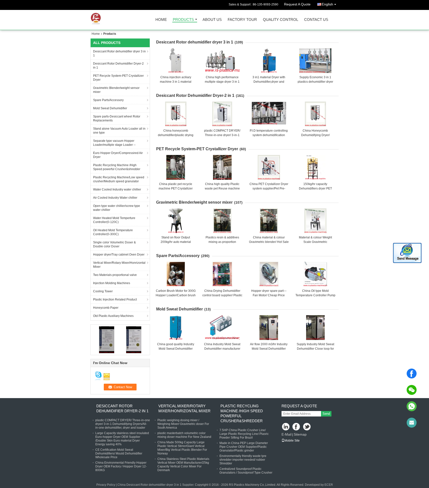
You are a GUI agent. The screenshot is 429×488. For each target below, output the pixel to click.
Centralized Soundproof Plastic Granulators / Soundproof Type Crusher (245, 470)
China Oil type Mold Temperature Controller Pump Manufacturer (315, 295)
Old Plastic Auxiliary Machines (113, 316)
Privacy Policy (105, 485)
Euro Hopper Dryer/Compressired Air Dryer (118, 155)
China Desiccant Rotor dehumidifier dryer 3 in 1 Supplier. (156, 485)
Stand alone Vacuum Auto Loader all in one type (119, 130)
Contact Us (316, 20)
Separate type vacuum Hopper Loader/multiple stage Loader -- (114, 143)
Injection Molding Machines (111, 283)
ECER (328, 485)
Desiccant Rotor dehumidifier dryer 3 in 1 (119, 53)
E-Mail (286, 434)
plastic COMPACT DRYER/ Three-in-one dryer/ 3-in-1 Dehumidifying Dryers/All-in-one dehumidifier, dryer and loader (122, 423)
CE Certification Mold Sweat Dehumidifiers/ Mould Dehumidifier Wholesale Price (118, 453)
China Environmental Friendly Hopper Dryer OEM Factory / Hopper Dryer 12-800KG (121, 466)
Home (161, 20)
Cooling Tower (103, 291)
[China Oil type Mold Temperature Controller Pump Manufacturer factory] (315, 274)
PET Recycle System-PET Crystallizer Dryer (118, 77)
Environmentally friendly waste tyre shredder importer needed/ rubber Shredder (242, 459)
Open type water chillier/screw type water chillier (116, 208)
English (327, 4)
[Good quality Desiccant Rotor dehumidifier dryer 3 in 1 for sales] (106, 339)
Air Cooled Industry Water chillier (115, 197)
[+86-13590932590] (411, 406)
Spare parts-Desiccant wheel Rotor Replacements (116, 118)
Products (183, 20)
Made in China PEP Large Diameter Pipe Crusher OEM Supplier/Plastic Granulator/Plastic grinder (243, 446)
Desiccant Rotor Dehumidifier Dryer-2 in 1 (118, 65)
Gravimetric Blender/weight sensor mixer (116, 90)
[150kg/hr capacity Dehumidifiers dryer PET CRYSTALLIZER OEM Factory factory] (315, 167)
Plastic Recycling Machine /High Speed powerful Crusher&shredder (116, 167)
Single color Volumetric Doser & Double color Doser (114, 244)
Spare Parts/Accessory (108, 100)
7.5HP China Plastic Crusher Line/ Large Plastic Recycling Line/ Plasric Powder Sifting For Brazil (244, 433)
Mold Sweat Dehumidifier (110, 108)
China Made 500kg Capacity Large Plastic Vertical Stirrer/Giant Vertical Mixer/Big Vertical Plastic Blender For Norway (182, 448)
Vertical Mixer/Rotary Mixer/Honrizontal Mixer (119, 264)
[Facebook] (411, 373)
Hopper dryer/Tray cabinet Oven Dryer (118, 254)
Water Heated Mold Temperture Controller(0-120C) (114, 220)
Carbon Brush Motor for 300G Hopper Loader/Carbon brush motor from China (176, 295)
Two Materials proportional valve (115, 275)
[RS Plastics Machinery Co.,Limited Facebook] (296, 427)
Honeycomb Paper (105, 307)
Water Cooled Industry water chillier (117, 189)
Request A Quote (297, 4)
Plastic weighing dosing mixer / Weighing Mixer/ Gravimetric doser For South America (183, 423)
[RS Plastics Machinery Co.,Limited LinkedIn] (286, 427)
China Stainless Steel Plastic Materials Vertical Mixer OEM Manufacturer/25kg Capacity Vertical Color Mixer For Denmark (183, 464)
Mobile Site (292, 440)
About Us (212, 20)
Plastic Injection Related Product (115, 299)
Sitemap (300, 434)
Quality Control (280, 20)
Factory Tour (242, 20)
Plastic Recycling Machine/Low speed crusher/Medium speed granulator (118, 179)
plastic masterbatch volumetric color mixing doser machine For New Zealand (184, 435)
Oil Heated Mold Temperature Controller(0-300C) (113, 232)
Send (326, 413)
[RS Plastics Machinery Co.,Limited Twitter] (307, 427)
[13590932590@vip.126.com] (411, 422)
